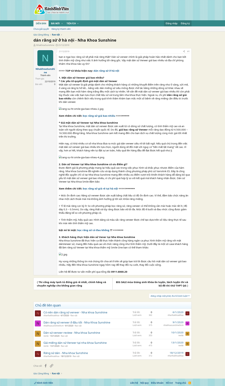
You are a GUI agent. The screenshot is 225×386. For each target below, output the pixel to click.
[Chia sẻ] (184, 51)
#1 (188, 51)
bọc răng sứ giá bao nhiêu (99, 115)
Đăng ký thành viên (61, 28)
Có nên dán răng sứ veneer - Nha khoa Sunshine (75, 312)
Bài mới (55, 23)
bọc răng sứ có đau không (93, 230)
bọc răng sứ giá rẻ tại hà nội (100, 188)
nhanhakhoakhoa (51, 315)
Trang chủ (180, 382)
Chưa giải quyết (41, 28)
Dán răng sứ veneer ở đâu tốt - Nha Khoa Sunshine (76, 322)
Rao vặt (73, 315)
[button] (62, 23)
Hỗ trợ (169, 382)
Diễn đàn (41, 23)
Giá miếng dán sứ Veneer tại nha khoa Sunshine (75, 343)
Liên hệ (134, 382)
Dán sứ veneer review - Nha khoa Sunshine (71, 333)
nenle (46, 336)
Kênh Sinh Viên (44, 382)
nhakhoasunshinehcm (53, 325)
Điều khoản (157, 382)
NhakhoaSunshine (45, 45)
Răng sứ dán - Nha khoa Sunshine (65, 353)
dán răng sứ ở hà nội (106, 70)
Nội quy (144, 382)
